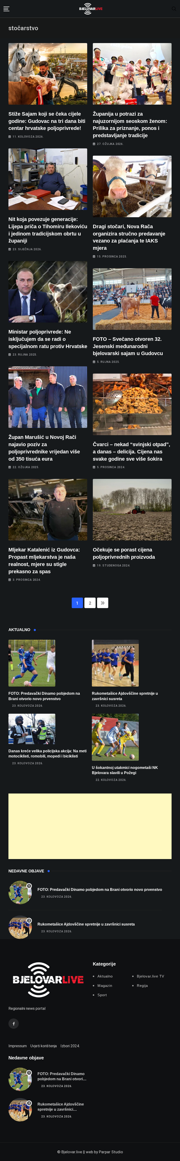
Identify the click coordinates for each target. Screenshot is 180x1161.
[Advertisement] (90, 826)
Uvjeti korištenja (43, 1046)
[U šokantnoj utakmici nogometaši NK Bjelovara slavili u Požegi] (115, 737)
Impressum (17, 1046)
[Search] (174, 8)
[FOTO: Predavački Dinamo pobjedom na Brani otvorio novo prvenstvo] (31, 663)
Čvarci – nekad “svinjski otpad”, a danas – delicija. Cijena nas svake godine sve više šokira (131, 451)
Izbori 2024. (70, 1046)
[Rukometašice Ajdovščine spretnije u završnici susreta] (115, 663)
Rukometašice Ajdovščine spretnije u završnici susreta (86, 924)
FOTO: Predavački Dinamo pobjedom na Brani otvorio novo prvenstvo (100, 890)
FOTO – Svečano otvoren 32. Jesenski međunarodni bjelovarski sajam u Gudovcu (128, 346)
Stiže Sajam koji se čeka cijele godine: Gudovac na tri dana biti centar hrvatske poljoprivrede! (46, 121)
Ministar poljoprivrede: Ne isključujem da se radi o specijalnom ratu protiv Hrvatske (47, 339)
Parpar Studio (111, 1152)
